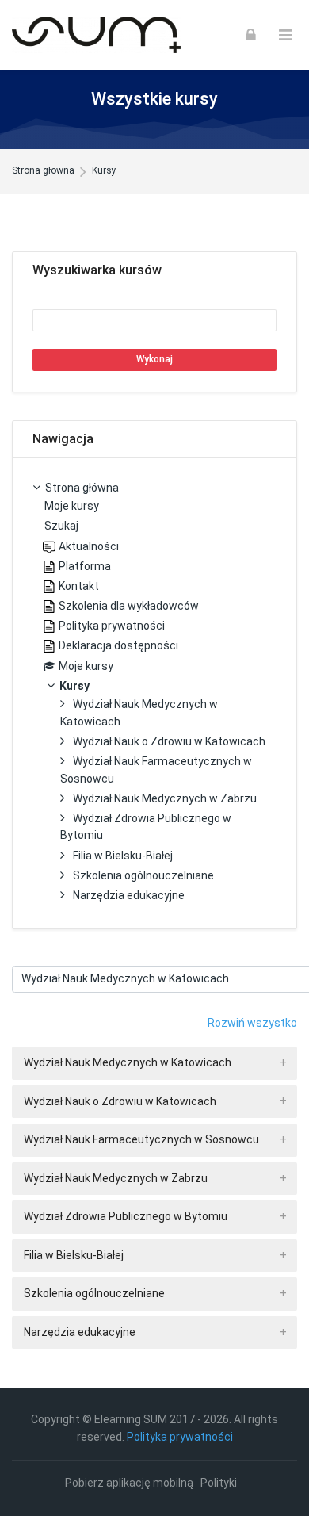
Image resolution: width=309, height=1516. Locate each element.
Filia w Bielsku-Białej (74, 1255)
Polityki (218, 1482)
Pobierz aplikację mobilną (129, 1482)
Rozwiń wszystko (252, 1022)
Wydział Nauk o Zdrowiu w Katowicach (120, 1101)
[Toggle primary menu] (285, 35)
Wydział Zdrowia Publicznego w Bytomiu (125, 1216)
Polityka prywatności (180, 1436)
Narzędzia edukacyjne (79, 1332)
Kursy (104, 171)
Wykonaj (154, 359)
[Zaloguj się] (251, 34)
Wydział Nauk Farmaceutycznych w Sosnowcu (141, 1139)
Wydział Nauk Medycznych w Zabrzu (116, 1178)
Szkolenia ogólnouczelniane (94, 1293)
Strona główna (43, 171)
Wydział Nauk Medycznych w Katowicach (127, 1062)
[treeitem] (154, 693)
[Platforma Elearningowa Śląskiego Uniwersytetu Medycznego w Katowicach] (96, 35)
